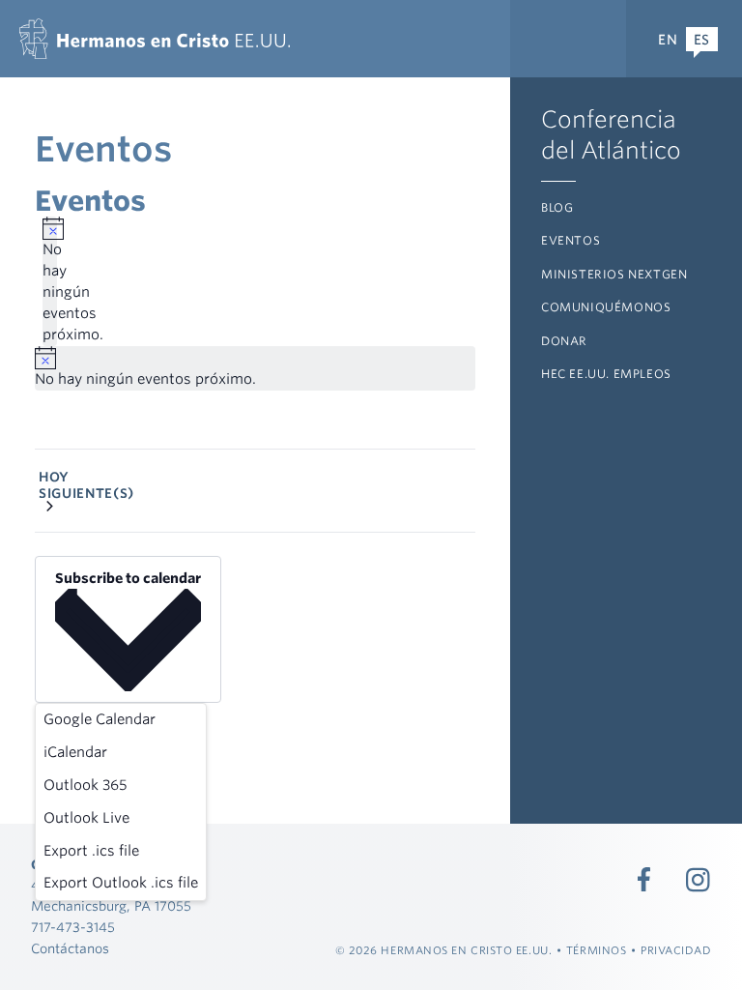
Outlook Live (86, 818)
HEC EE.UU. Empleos (606, 373)
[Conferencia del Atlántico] (154, 38)
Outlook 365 (85, 785)
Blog (557, 207)
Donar (564, 341)
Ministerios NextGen (614, 274)
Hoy (54, 476)
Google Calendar (99, 719)
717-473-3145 (73, 927)
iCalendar (75, 752)
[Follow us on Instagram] (698, 880)
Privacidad (676, 950)
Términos (596, 950)
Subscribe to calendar (128, 578)
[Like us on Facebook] (644, 880)
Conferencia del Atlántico (611, 134)
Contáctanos (70, 948)
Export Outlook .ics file (120, 882)
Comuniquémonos (606, 307)
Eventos (570, 240)
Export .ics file (91, 850)
